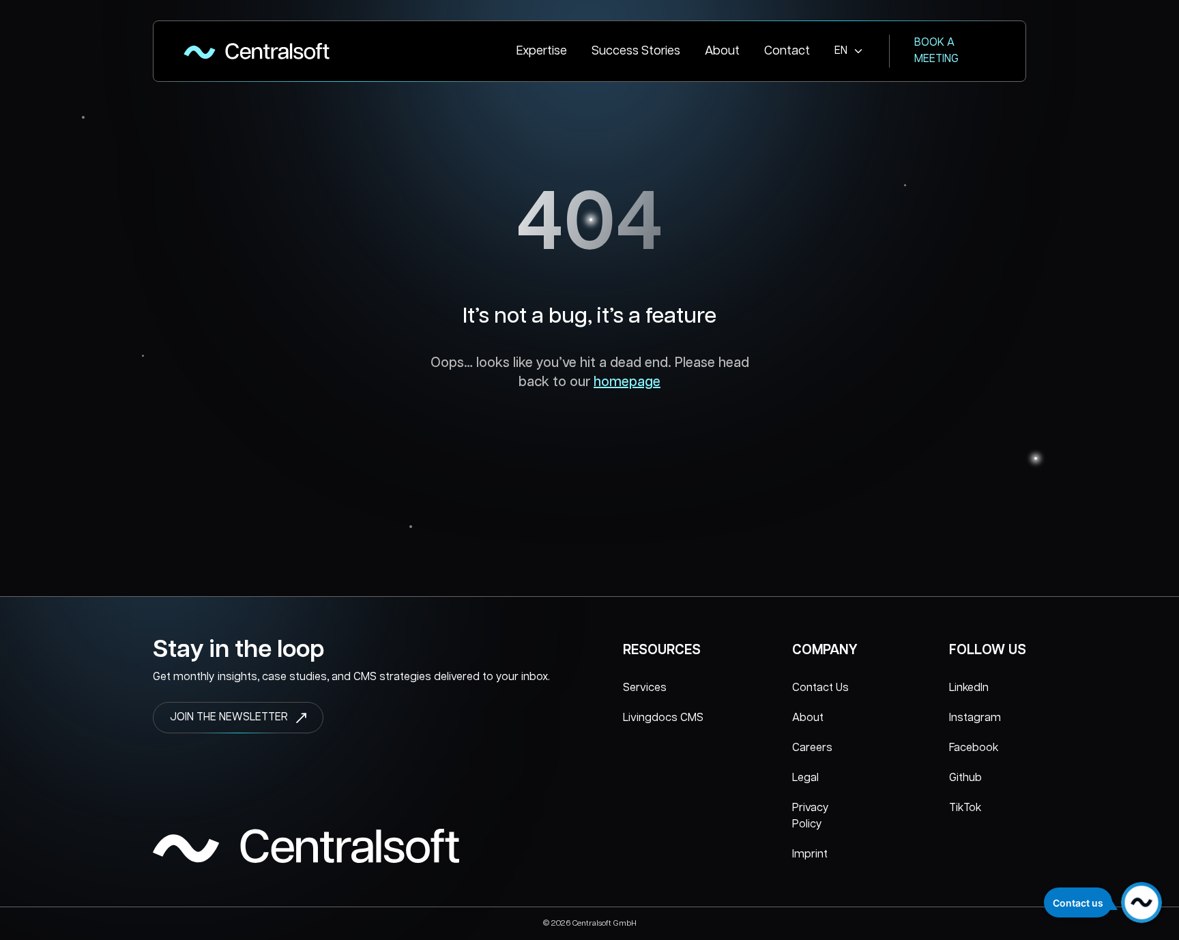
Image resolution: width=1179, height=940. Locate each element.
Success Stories (636, 51)
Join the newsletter (229, 717)
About (722, 51)
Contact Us (820, 688)
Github (965, 778)
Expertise (541, 51)
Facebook (973, 748)
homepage (627, 382)
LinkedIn (969, 688)
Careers (812, 748)
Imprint (810, 854)
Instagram (975, 718)
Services (645, 688)
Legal (805, 778)
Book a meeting (936, 51)
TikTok (965, 808)
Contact (787, 51)
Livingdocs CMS (663, 718)
